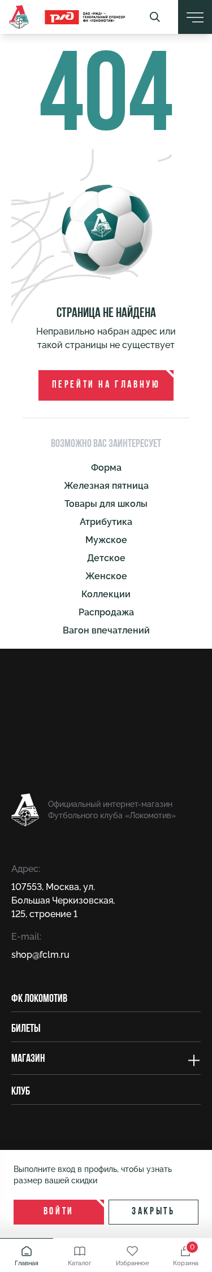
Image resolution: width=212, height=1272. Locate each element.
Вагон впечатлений (106, 630)
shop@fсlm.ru (40, 954)
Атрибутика (106, 521)
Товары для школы (106, 503)
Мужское (106, 540)
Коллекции (106, 594)
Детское (106, 558)
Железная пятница (106, 485)
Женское (106, 576)
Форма (106, 467)
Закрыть (153, 1212)
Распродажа (106, 612)
